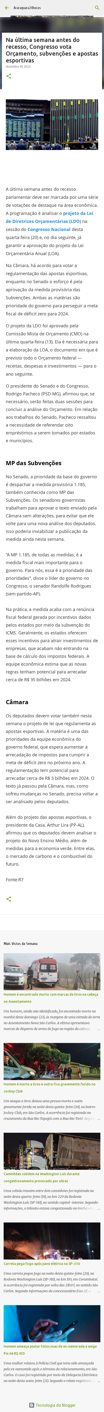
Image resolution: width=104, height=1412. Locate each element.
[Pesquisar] (97, 8)
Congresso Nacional (49, 229)
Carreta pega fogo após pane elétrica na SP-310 (42, 1264)
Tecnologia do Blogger (55, 1405)
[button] (9, 76)
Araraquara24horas (27, 8)
